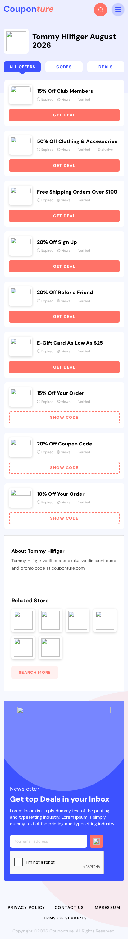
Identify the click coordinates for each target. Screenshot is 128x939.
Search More (35, 672)
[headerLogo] (28, 10)
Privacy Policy (26, 907)
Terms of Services (64, 918)
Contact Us (69, 907)
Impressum (107, 907)
